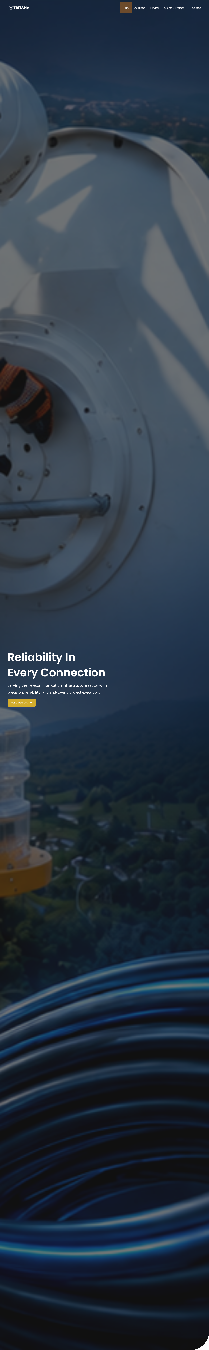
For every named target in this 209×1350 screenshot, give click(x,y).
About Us (139, 8)
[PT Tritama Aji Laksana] (19, 7)
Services (154, 8)
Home (126, 8)
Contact (196, 8)
